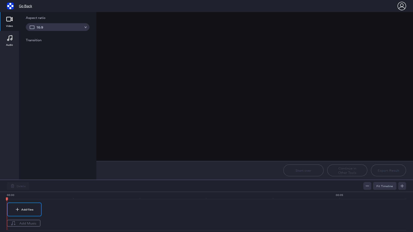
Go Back (25, 6)
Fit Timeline (384, 186)
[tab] (9, 21)
